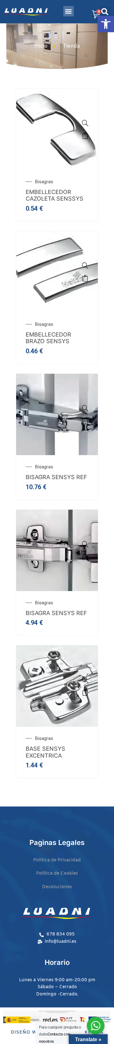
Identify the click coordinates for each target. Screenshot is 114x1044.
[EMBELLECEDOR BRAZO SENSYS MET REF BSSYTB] (57, 271)
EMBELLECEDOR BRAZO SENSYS (48, 338)
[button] (106, 24)
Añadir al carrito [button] (85, 135)
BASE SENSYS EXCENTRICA (45, 752)
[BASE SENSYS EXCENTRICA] (57, 685)
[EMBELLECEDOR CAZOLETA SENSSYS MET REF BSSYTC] (57, 128)
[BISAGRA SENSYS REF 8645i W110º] (57, 549)
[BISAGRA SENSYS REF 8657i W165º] (57, 414)
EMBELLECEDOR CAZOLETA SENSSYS (54, 195)
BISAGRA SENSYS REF (56, 477)
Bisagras (44, 181)
